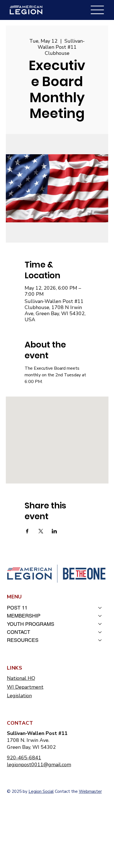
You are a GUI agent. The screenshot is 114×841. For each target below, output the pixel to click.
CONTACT (18, 632)
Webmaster (90, 791)
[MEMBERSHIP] (100, 616)
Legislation (19, 695)
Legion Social (41, 791)
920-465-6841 (24, 757)
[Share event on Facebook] (27, 531)
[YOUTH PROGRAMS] (100, 624)
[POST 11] (100, 608)
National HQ (21, 678)
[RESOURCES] (100, 640)
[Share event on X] (40, 531)
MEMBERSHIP (23, 616)
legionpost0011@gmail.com (39, 764)
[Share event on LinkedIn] (54, 531)
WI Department (25, 687)
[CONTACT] (100, 632)
